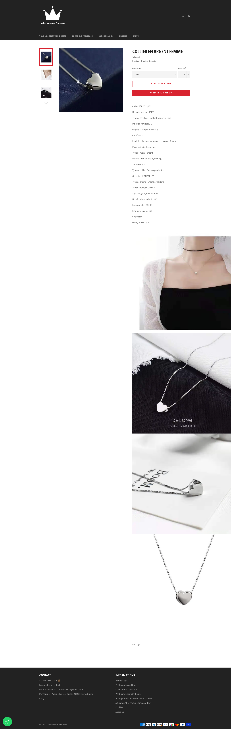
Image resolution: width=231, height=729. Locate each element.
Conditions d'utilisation (126, 689)
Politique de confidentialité (128, 694)
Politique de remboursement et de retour (134, 698)
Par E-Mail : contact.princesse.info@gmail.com (61, 689)
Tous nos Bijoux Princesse (52, 36)
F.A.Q (41, 698)
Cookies (119, 707)
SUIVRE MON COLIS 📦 (49, 680)
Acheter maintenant (161, 93)
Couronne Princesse (82, 36)
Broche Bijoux (106, 36)
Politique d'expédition (126, 685)
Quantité (182, 68)
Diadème (123, 36)
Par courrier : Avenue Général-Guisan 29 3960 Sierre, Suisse (66, 694)
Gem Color (136, 68)
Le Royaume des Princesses (56, 724)
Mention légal (122, 680)
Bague (136, 36)
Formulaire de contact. (50, 685)
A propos (120, 712)
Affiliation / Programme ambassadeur (133, 703)
